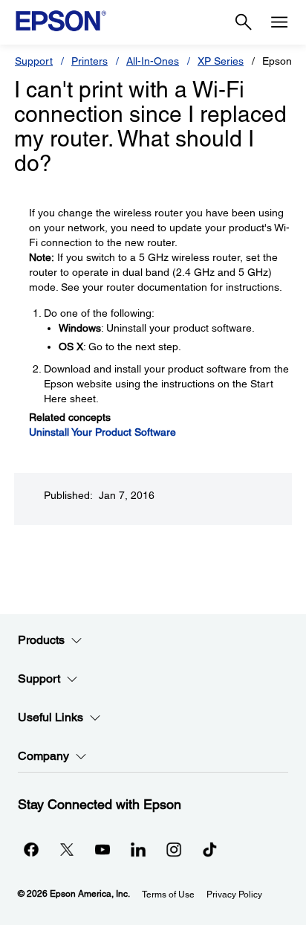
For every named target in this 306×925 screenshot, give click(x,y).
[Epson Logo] (61, 21)
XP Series (221, 61)
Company (43, 756)
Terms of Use (168, 894)
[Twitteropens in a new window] (66, 849)
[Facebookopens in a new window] (31, 849)
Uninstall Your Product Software (102, 432)
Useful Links (50, 717)
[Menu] (279, 22)
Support (34, 61)
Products (41, 640)
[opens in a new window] (209, 849)
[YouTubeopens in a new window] (102, 849)
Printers (89, 61)
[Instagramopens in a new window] (173, 849)
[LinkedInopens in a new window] (138, 849)
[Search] (243, 22)
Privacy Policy (234, 894)
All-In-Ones (152, 61)
